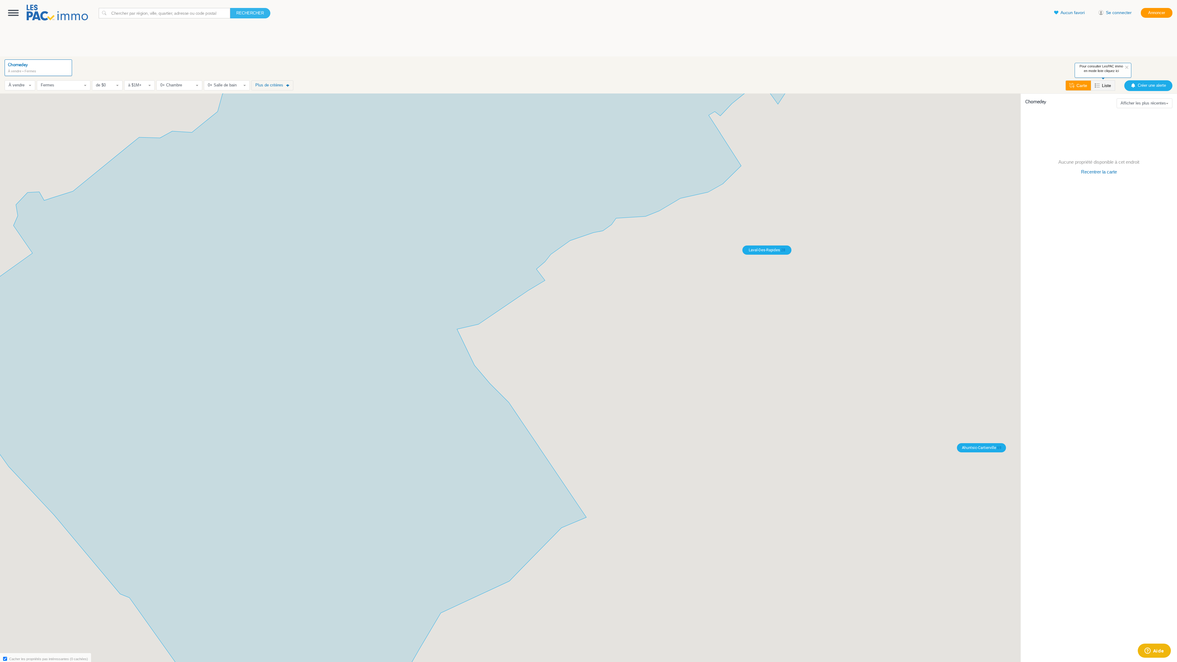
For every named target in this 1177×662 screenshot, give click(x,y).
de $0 (101, 85)
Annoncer (1156, 12)
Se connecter (1119, 12)
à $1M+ (135, 85)
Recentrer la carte (1099, 171)
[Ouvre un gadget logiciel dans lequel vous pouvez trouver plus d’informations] (1154, 651)
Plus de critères (269, 85)
